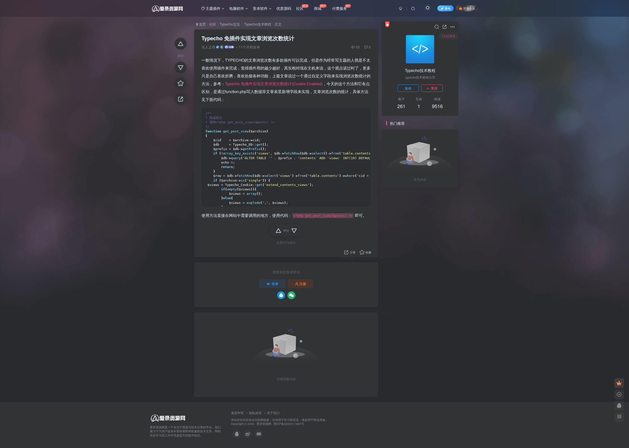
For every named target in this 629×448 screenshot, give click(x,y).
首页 (202, 24)
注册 (302, 283)
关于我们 (273, 412)
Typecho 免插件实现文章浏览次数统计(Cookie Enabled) (274, 83)
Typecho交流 (230, 24)
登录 (275, 283)
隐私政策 (255, 412)
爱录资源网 (264, 424)
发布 (408, 88)
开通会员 (469, 8)
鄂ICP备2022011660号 (288, 424)
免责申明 (237, 412)
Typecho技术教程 (257, 24)
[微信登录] (291, 295)
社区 (212, 24)
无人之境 (208, 46)
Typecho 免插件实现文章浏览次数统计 (247, 38)
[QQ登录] (281, 295)
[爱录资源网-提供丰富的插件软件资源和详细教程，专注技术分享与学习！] (168, 417)
